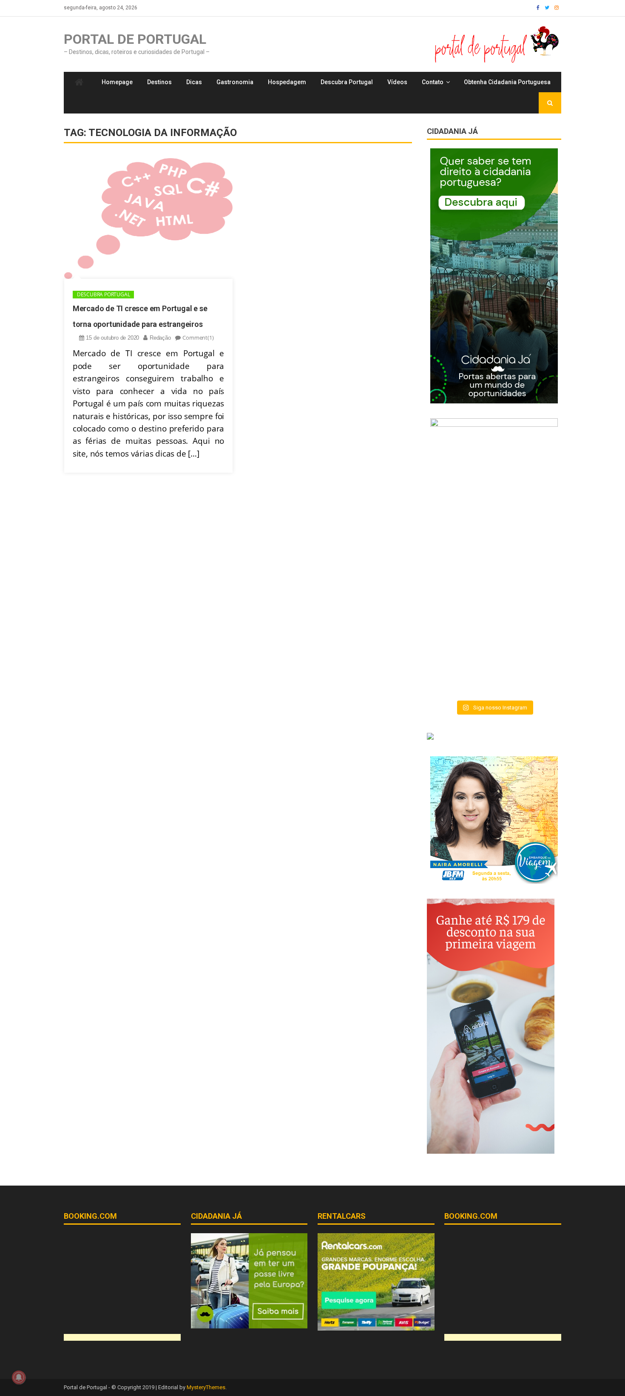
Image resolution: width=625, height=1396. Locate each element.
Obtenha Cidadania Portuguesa (507, 82)
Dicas (194, 82)
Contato (432, 82)
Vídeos (397, 82)
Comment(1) (197, 337)
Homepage (117, 82)
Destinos (159, 82)
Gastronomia (234, 82)
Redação (160, 338)
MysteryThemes (206, 1387)
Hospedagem (287, 82)
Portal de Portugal (135, 39)
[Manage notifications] (19, 1377)
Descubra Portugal (347, 82)
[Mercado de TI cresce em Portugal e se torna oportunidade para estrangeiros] (148, 218)
